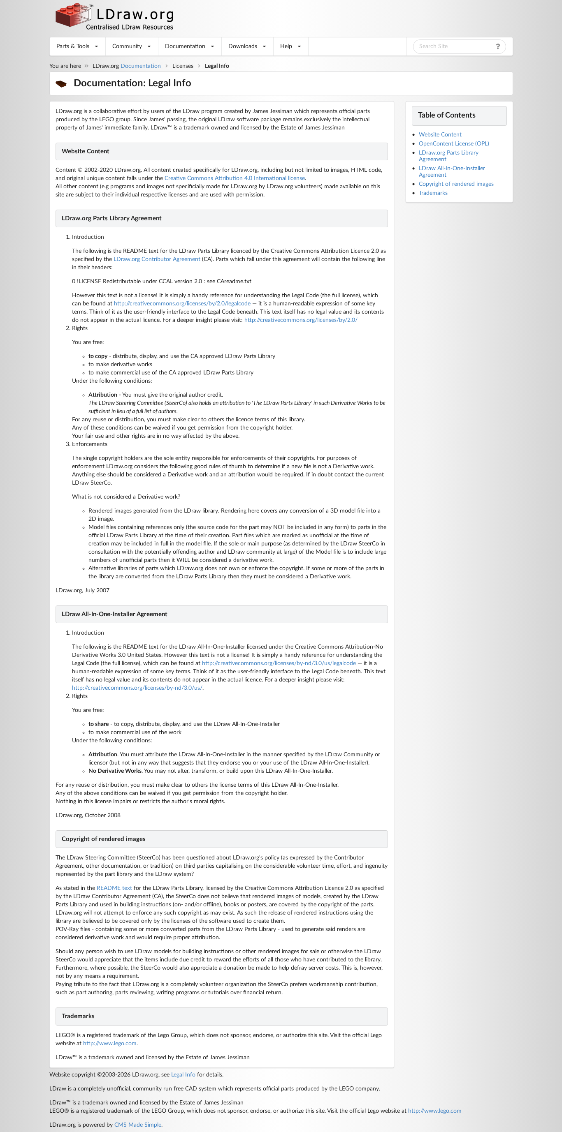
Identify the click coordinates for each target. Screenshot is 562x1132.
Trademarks (433, 193)
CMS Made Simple (137, 1125)
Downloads (242, 46)
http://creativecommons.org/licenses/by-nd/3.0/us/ (137, 688)
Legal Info (183, 1075)
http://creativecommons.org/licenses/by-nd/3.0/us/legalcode (279, 663)
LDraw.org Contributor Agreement (157, 259)
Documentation (185, 46)
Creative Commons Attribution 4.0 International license (235, 178)
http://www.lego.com (110, 1044)
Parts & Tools (72, 46)
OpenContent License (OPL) (454, 144)
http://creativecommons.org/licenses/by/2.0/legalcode (182, 304)
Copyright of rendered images (456, 184)
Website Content (440, 135)
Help (286, 46)
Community (127, 46)
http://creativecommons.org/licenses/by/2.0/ (301, 320)
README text (114, 888)
